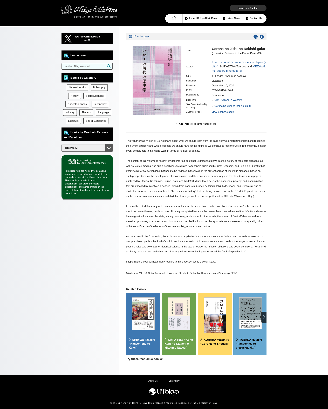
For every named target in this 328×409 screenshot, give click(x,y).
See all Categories (96, 120)
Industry (69, 112)
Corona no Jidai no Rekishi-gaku (232, 106)
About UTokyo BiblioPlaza (203, 18)
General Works (77, 87)
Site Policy (174, 381)
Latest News (234, 18)
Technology (100, 104)
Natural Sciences (77, 104)
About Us (153, 381)
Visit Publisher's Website (228, 100)
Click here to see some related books (197, 124)
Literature (73, 120)
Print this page (141, 36)
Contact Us (256, 18)
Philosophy (99, 87)
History (75, 95)
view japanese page (223, 112)
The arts (86, 112)
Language (103, 112)
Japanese (243, 8)
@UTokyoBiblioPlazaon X (87, 38)
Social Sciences (95, 95)
